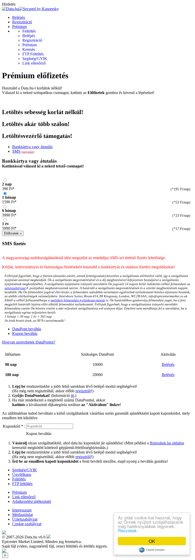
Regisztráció (22, 22)
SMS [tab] (23, 151)
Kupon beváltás (38, 433)
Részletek (127, 530)
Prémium (19, 26)
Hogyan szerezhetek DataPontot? (28, 342)
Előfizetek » (13, 233)
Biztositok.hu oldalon (167, 443)
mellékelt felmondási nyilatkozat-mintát (78, 300)
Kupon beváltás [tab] (24, 333)
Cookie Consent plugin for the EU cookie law (152, 550)
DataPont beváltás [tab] (26, 329)
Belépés (18, 17)
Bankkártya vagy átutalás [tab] (32, 147)
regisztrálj (83, 391)
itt (72, 395)
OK (152, 541)
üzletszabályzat (15, 288)
